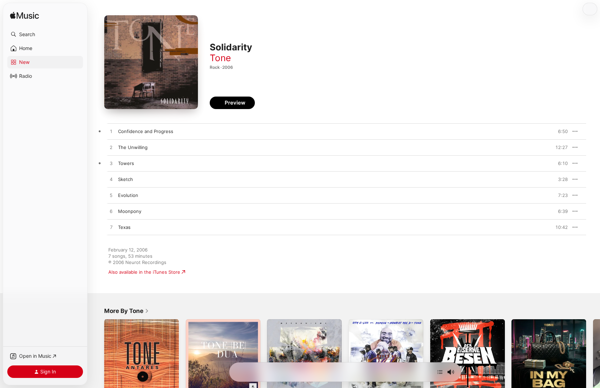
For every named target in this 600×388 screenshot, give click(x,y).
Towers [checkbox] (126, 163)
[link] (126, 311)
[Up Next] (440, 372)
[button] (45, 34)
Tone (220, 57)
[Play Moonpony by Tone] (111, 211)
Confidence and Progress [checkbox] (145, 131)
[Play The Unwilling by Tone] (111, 148)
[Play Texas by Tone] (111, 227)
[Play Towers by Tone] (111, 163)
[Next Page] (593, 356)
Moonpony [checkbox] (129, 211)
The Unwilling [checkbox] (133, 147)
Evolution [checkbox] (128, 195)
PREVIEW (560, 131)
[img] (24, 16)
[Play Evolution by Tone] (111, 195)
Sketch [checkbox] (125, 179)
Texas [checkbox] (124, 227)
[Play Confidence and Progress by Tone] (111, 132)
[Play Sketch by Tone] (111, 179)
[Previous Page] (97, 356)
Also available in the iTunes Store (144, 272)
